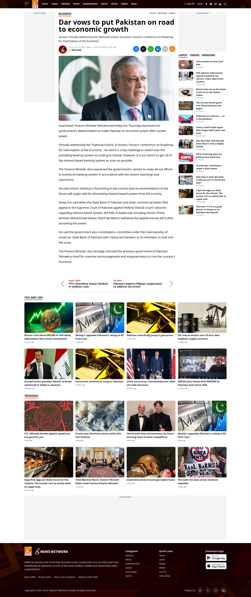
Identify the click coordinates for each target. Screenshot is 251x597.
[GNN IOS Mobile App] (216, 565)
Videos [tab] (194, 55)
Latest (162, 559)
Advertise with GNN (88, 577)
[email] (165, 49)
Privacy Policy (44, 577)
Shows (162, 563)
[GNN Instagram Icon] (215, 4)
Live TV (162, 571)
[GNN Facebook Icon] (206, 4)
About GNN (29, 577)
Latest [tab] (183, 55)
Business (162, 13)
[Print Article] (172, 49)
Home (153, 13)
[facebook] (136, 49)
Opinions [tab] (208, 55)
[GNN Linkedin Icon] (220, 4)
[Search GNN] (225, 4)
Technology (131, 571)
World (128, 559)
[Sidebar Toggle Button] (27, 4)
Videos (162, 567)
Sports (129, 567)
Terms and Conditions (65, 577)
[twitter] (143, 49)
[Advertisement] (39, 58)
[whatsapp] (151, 49)
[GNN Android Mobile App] (216, 557)
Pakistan (130, 555)
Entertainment (133, 563)
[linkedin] (158, 49)
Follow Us (190, 590)
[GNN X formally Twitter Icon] (211, 4)
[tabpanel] (203, 138)
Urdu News (164, 575)
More (134, 3)
